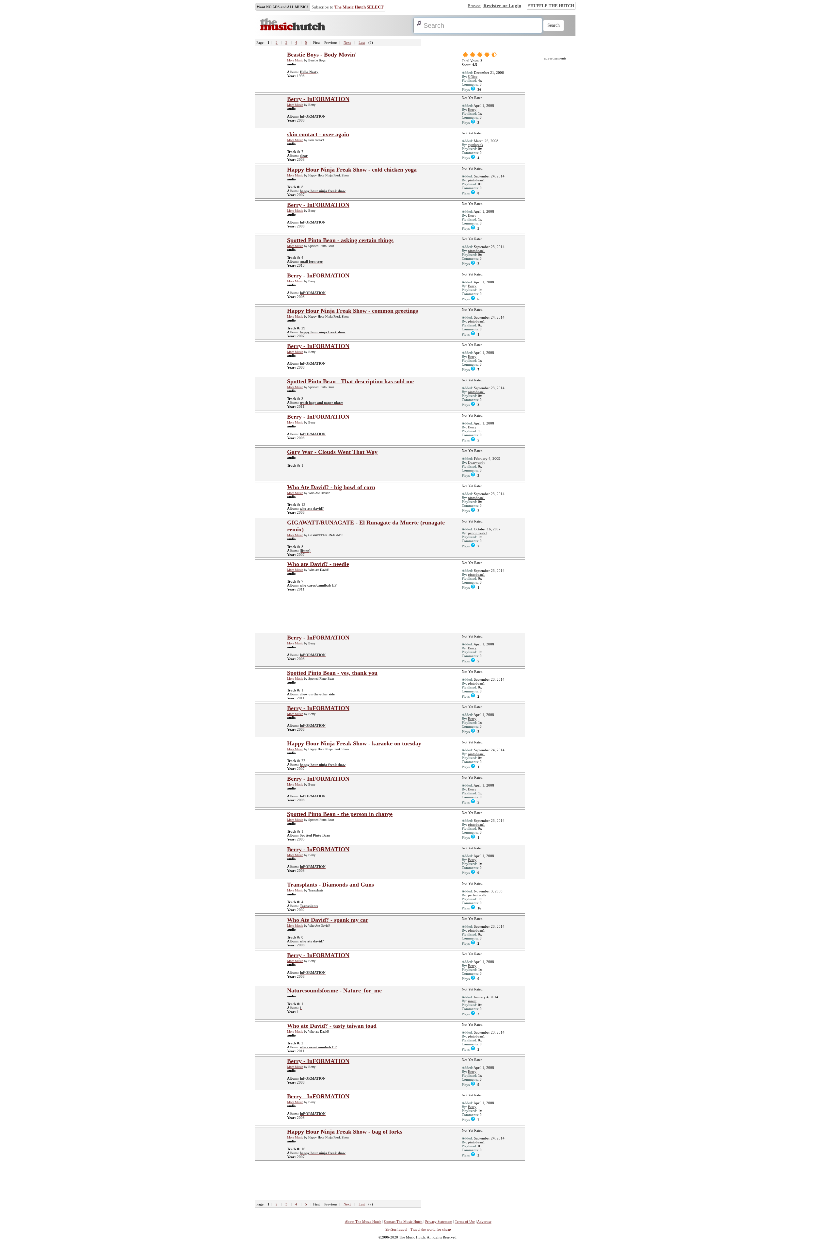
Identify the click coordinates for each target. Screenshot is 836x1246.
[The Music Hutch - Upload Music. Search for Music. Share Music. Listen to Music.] (292, 29)
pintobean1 (476, 180)
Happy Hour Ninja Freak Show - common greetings (352, 310)
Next (347, 42)
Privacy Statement (438, 1221)
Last (362, 42)
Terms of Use (465, 1221)
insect (472, 1001)
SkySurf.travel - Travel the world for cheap (418, 1229)
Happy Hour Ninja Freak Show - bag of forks (344, 1131)
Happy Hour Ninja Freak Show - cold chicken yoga (352, 169)
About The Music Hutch (363, 1221)
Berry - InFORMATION (318, 99)
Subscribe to (348, 7)
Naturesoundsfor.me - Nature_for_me (334, 990)
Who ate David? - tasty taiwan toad (332, 1025)
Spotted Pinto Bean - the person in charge (340, 814)
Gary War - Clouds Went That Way (332, 452)
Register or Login (502, 5)
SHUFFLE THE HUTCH (551, 5)
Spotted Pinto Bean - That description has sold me (350, 381)
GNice (472, 76)
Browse (474, 5)
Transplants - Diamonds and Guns (330, 884)
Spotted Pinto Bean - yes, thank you (332, 673)
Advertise (484, 1221)
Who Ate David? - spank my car (327, 920)
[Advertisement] (392, 612)
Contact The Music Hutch (403, 1221)
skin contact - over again (318, 134)
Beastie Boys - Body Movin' (322, 54)
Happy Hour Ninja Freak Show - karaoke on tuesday (354, 743)
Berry (472, 109)
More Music (295, 60)
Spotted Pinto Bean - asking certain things (340, 240)
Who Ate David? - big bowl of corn (331, 487)
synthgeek (475, 145)
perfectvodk (477, 895)
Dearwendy (476, 462)
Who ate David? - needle (318, 564)
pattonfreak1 (477, 533)
